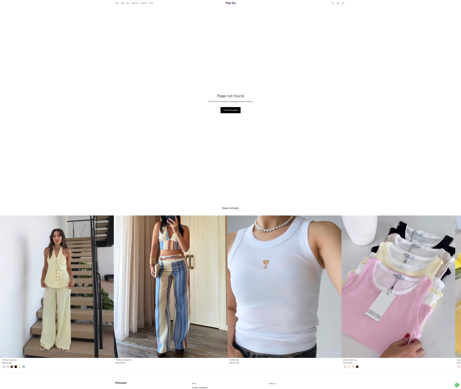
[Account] (337, 3)
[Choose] (110, 354)
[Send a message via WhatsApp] (457, 385)
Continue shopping (230, 110)
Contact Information (199, 387)
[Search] (332, 3)
